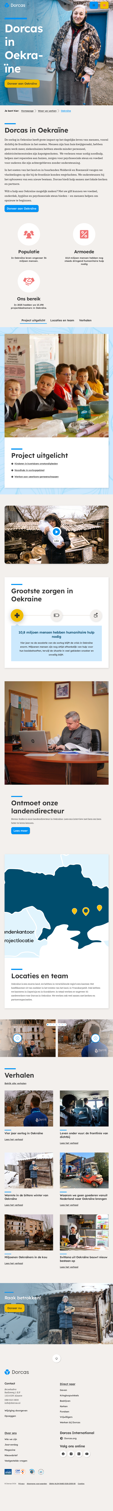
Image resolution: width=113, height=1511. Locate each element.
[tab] (17, 615)
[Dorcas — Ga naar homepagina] (15, 5)
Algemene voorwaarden (37, 1484)
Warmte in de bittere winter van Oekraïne (26, 1197)
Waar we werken (47, 110)
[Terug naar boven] (56, 1358)
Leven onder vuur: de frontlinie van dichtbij (84, 1135)
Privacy (21, 1484)
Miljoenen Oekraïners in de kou (26, 1257)
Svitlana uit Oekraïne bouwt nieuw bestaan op (83, 1259)
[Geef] (104, 5)
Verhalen (85, 320)
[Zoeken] (85, 5)
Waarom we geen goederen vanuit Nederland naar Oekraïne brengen (83, 1197)
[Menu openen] (94, 5)
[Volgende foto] (95, 1038)
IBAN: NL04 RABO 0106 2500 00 (62, 1484)
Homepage (27, 110)
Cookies (81, 1484)
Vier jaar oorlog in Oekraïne (24, 1133)
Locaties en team (62, 320)
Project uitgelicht (33, 320)
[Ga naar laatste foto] (17, 1038)
